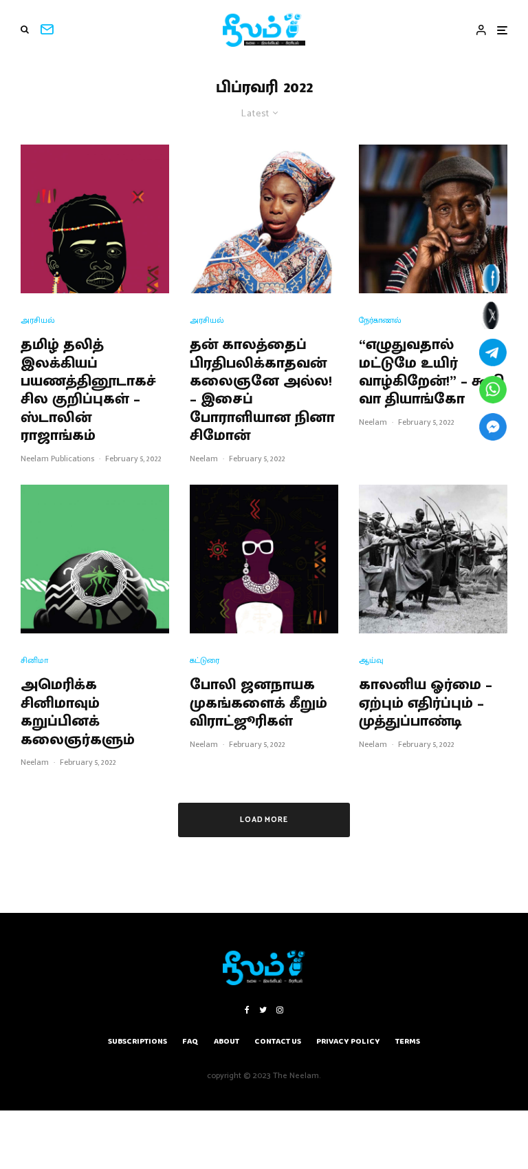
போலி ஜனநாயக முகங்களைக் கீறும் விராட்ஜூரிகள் (258, 703)
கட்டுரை (204, 660)
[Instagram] (280, 1010)
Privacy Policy (348, 1041)
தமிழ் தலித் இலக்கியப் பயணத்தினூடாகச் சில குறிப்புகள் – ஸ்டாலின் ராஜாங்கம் (88, 390)
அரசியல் (38, 320)
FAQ (190, 1041)
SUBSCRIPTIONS (137, 1041)
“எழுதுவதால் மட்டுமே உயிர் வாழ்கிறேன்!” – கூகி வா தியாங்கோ (431, 372)
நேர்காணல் (380, 320)
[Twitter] (263, 1010)
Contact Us (277, 1041)
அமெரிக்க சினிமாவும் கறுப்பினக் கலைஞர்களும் (78, 712)
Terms (407, 1041)
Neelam (204, 458)
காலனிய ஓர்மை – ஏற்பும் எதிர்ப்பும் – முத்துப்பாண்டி (425, 703)
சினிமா (34, 660)
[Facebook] (247, 1010)
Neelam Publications (57, 458)
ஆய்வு (371, 660)
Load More (264, 820)
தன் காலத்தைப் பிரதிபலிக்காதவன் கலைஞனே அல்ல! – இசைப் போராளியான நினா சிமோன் (262, 390)
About (226, 1041)
